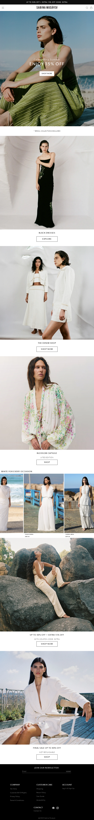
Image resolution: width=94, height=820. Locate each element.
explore (47, 239)
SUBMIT (68, 771)
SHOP (47, 462)
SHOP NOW (47, 349)
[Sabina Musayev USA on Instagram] (53, 807)
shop (47, 757)
